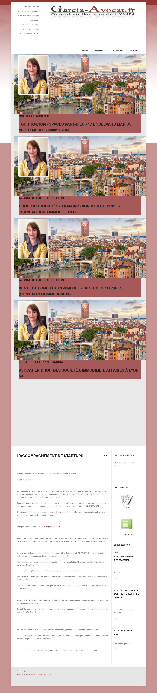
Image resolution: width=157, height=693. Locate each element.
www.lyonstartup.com (52, 526)
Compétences (100, 51)
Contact (133, 51)
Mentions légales (22, 671)
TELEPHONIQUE (127, 534)
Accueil (85, 51)
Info (115, 578)
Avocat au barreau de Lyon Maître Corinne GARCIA (32, 674)
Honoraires (118, 51)
